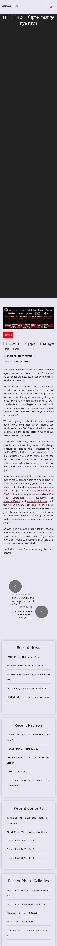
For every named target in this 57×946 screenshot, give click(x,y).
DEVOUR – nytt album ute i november (27, 688)
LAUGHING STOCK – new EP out (24, 656)
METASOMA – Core (16, 771)
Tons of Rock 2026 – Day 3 (21, 849)
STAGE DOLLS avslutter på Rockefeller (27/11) (23, 601)
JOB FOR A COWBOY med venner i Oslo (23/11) (22, 614)
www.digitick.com (37, 501)
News (8, 335)
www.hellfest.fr (11, 501)
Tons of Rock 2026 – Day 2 (21, 857)
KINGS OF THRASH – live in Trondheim (27, 831)
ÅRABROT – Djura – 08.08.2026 (23, 912)
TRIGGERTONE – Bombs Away (22, 748)
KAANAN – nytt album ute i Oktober (26, 665)
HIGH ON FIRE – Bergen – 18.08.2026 (26, 904)
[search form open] (51, 7)
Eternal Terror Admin (19, 355)
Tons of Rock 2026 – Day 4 (21, 840)
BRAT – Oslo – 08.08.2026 (20, 921)
